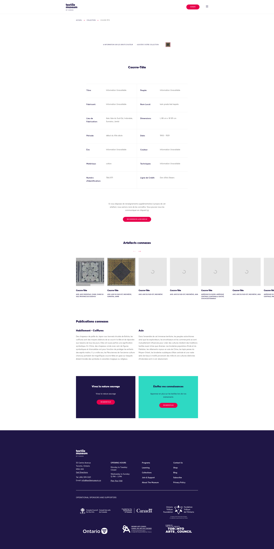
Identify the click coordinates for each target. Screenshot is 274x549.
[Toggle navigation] (207, 6)
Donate (193, 7)
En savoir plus (106, 402)
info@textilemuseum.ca (91, 481)
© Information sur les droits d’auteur (118, 44)
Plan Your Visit (116, 481)
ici (148, 210)
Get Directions (82, 472)
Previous (134, 251)
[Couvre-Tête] (90, 272)
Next (139, 251)
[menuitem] (152, 463)
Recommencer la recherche (137, 219)
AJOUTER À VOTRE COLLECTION (148, 44)
